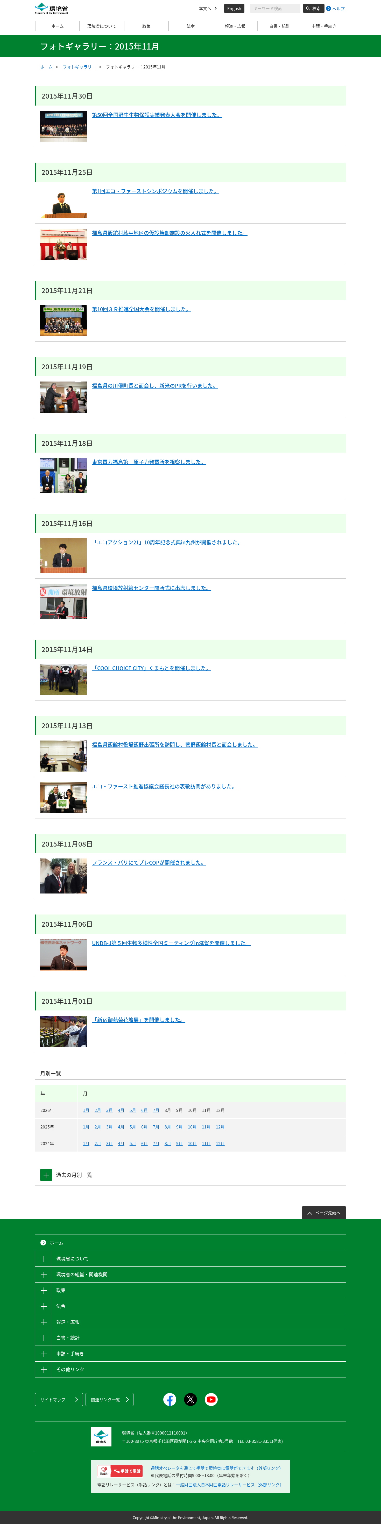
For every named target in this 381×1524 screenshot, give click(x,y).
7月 (156, 1110)
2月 (98, 1110)
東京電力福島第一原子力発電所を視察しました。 (149, 462)
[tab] (46, 1175)
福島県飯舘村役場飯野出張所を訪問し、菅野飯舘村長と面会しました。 (175, 744)
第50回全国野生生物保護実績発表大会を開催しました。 (157, 115)
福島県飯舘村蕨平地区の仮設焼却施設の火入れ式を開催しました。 (170, 233)
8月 (168, 1127)
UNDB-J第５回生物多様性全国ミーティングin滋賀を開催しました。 (171, 943)
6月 (144, 1110)
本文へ (205, 8)
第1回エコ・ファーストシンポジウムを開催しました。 (155, 191)
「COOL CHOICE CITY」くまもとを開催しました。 (151, 668)
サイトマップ (52, 1399)
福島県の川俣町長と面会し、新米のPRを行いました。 (155, 385)
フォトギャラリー (79, 67)
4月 (121, 1110)
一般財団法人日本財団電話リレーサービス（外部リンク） (230, 1484)
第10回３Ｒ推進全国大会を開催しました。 (141, 309)
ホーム (57, 26)
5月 (133, 1110)
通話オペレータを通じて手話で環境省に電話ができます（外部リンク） (217, 1468)
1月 (86, 1110)
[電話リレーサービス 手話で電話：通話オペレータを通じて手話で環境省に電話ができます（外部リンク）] (120, 1471)
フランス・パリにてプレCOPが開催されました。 (149, 862)
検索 (316, 8)
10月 (192, 1127)
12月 (220, 1127)
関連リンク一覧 (105, 1399)
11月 (206, 1127)
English (234, 8)
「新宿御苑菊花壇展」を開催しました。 (138, 1019)
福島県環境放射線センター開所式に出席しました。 (151, 588)
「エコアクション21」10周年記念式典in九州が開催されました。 (167, 542)
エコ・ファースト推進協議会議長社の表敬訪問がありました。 (164, 786)
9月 (179, 1127)
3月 (109, 1110)
